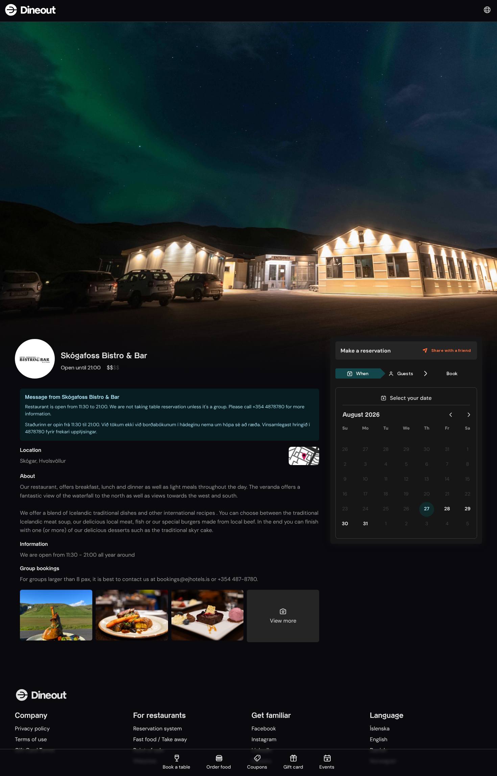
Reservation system (157, 728)
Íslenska (379, 728)
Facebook (264, 728)
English (378, 739)
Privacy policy (32, 728)
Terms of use (31, 739)
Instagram (264, 739)
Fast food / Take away (160, 739)
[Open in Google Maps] (304, 457)
